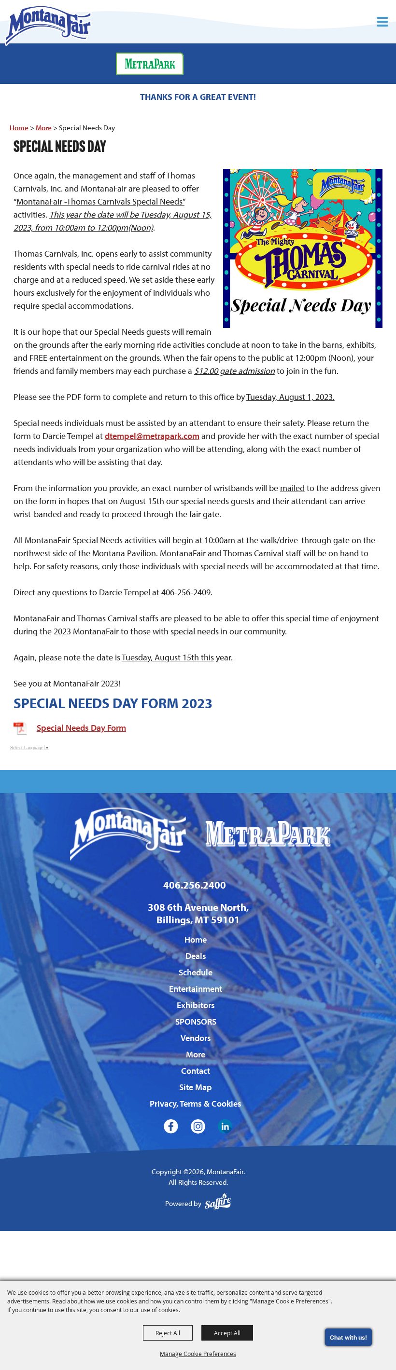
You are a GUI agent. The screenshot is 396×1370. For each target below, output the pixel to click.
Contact (195, 1070)
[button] (382, 22)
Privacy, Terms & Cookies (195, 1103)
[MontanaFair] (48, 25)
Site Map (195, 1087)
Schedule (195, 972)
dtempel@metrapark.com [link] (152, 435)
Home (19, 127)
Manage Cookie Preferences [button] (198, 1353)
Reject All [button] (168, 1333)
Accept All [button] (227, 1333)
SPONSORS (195, 1021)
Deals (195, 955)
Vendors (196, 1037)
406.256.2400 (194, 884)
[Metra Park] (150, 64)
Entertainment (195, 988)
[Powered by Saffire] (218, 1203)
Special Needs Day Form (81, 727)
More (44, 127)
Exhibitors (196, 1005)
